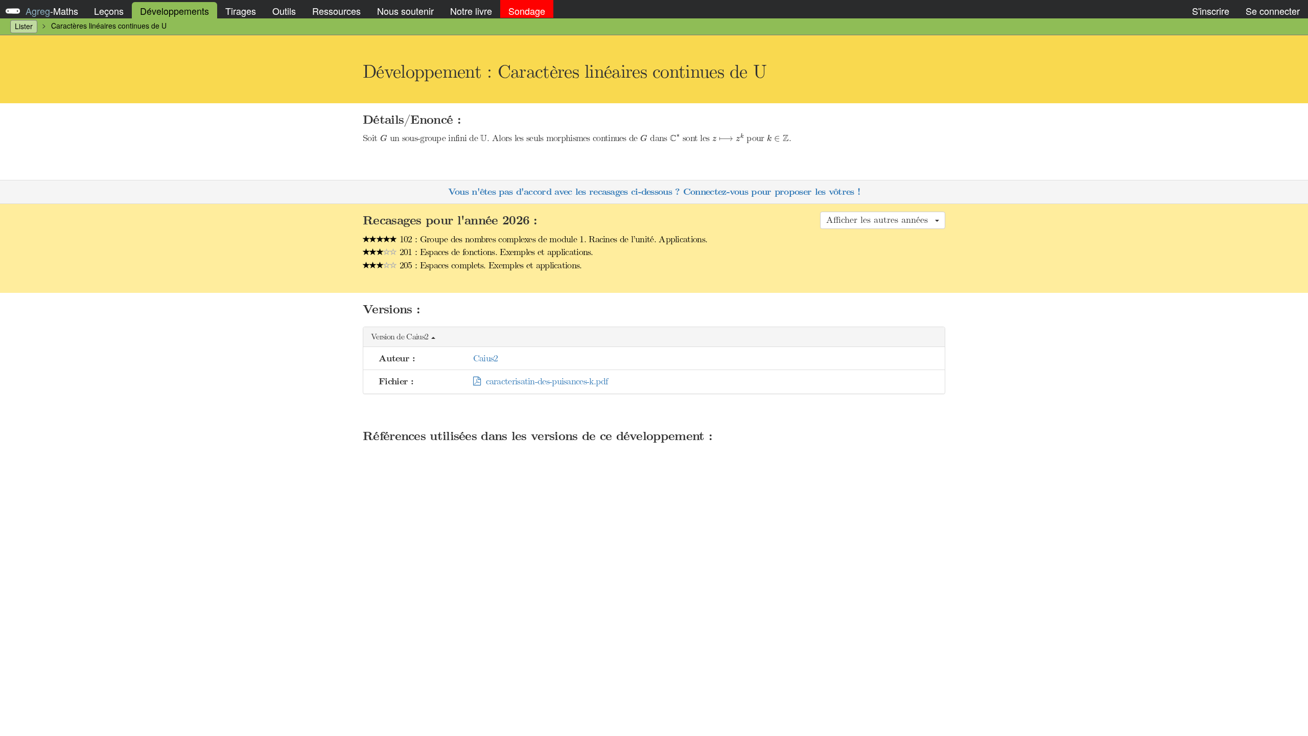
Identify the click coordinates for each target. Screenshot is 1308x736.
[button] (654, 337)
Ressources (336, 10)
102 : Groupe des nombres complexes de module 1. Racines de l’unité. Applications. (552, 239)
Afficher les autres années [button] (880, 219)
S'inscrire (1210, 10)
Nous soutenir (405, 10)
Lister (24, 26)
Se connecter (1273, 10)
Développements (174, 10)
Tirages (240, 10)
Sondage (526, 10)
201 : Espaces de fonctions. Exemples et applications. (495, 252)
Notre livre (471, 10)
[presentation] (383, 138)
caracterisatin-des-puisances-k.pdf (544, 381)
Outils (284, 10)
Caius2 (485, 358)
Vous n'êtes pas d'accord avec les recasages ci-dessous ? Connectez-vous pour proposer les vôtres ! (654, 192)
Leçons (109, 10)
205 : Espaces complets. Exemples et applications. (489, 265)
